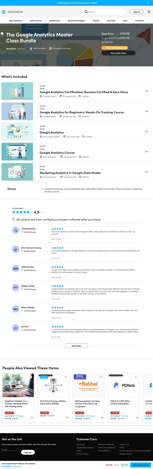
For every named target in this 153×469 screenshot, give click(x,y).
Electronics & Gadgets (76, 20)
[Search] (86, 11)
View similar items (118, 53)
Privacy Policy (82, 453)
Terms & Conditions (106, 447)
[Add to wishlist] (2, 33)
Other (125, 20)
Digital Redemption (84, 447)
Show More (77, 345)
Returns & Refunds (106, 444)
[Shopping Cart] (149, 11)
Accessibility (103, 450)
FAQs (122, 447)
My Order (80, 444)
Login (78, 450)
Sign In (137, 11)
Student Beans (126, 453)
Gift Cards (111, 20)
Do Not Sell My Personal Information (135, 450)
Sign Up (28, 452)
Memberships (54, 20)
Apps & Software (15, 20)
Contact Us (124, 444)
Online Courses (36, 20)
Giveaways (139, 20)
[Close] (148, 2)
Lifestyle (96, 20)
